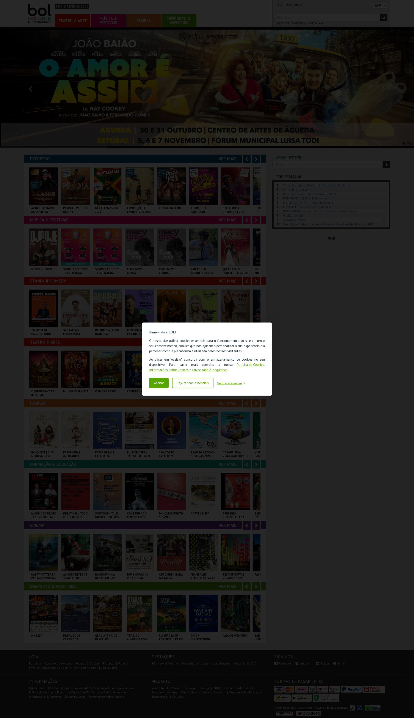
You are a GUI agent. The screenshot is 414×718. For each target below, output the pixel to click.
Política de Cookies (250, 364)
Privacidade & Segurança (209, 369)
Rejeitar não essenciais (193, 383)
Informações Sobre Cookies (169, 369)
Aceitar (159, 383)
